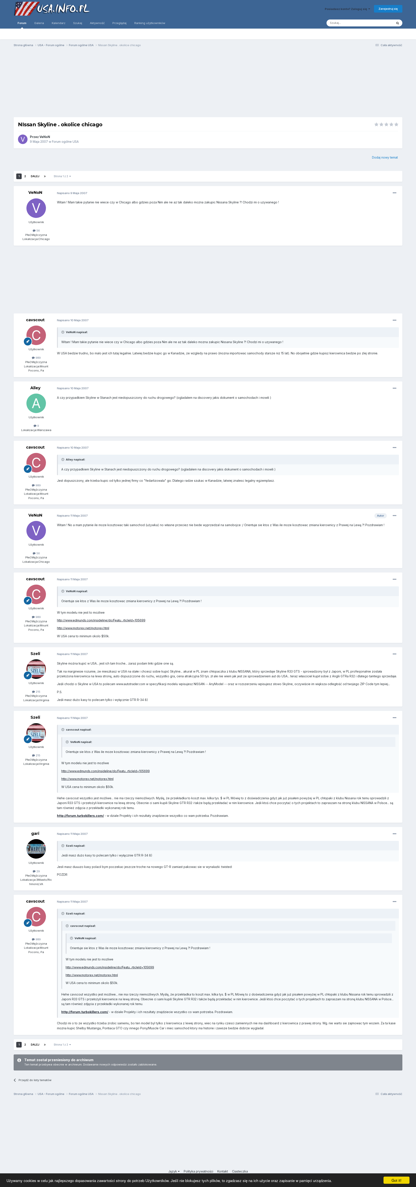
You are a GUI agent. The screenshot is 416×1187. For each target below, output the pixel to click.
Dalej (35, 176)
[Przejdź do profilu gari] (36, 849)
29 (38, 871)
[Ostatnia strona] (45, 176)
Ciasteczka (240, 1171)
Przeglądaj (119, 23)
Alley (35, 388)
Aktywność (97, 23)
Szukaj (77, 23)
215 (37, 691)
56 (38, 230)
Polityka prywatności (198, 1171)
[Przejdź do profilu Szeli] (36, 669)
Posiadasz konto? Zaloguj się (346, 9)
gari (35, 833)
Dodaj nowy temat (385, 157)
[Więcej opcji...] (394, 193)
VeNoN (44, 137)
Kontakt (222, 1171)
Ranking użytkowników (149, 23)
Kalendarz (58, 23)
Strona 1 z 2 (61, 176)
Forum (22, 23)
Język (173, 1171)
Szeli (35, 653)
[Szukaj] (397, 22)
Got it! (396, 1180)
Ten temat (380, 22)
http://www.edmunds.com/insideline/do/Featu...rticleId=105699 (101, 620)
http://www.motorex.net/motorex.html (83, 628)
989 (38, 357)
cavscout (35, 320)
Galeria (39, 23)
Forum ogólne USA (65, 141)
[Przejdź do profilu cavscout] (36, 335)
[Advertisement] (208, 84)
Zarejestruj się (388, 8)
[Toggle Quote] (63, 332)
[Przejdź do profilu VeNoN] (23, 139)
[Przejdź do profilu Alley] (36, 403)
